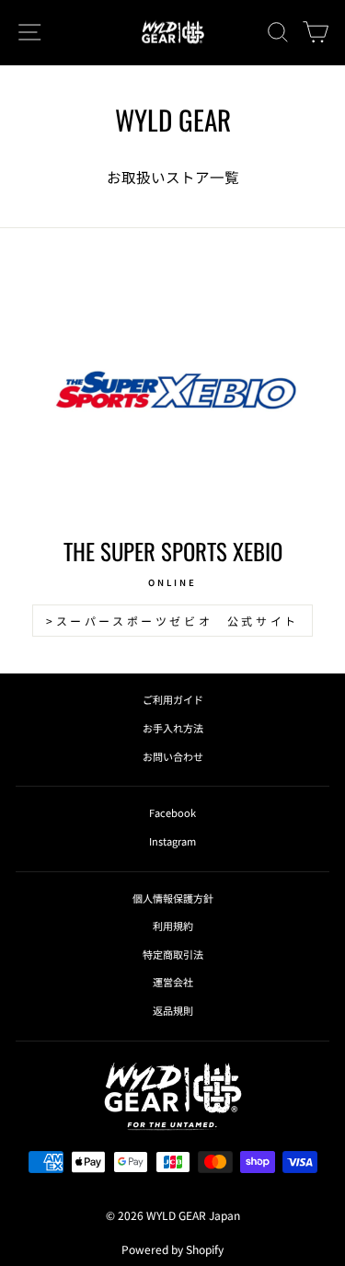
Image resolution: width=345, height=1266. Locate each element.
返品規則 (173, 1010)
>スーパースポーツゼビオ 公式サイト (172, 620)
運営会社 (173, 981)
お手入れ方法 (173, 727)
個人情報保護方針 (172, 898)
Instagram (172, 841)
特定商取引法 (173, 954)
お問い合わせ (173, 756)
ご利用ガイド (173, 699)
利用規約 (173, 925)
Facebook (172, 812)
